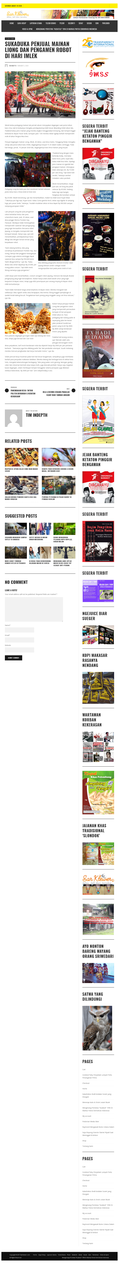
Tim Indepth (12, 65)
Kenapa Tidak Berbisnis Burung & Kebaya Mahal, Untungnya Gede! (57, 470)
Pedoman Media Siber (90, 1121)
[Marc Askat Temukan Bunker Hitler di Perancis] (12, 553)
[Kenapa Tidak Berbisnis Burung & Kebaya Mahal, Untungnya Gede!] (55, 457)
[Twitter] (106, 5)
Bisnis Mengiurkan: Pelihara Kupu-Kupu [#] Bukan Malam (62, 539)
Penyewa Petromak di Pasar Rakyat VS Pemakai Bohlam (57, 498)
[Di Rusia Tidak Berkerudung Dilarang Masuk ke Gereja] (36, 553)
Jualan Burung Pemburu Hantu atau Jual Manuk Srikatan (21, 498)
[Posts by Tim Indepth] (6, 65)
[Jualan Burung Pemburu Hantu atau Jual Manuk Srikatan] (18, 485)
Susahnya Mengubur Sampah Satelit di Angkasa (16, 538)
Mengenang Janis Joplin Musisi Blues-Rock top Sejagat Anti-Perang (62, 563)
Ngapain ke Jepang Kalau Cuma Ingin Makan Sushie (21, 470)
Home (84, 1089)
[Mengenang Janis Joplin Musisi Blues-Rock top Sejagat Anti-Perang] (61, 553)
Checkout (85, 1083)
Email (7, 635)
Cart (84, 1069)
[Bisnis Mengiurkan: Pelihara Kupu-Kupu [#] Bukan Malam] (61, 529)
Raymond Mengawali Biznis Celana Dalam (98, 1127)
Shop (84, 1141)
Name (7, 625)
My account (86, 1116)
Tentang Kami (87, 1146)
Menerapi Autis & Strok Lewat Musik (96, 1102)
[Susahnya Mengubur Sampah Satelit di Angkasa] (12, 529)
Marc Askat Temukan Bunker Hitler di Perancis (15, 562)
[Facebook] (99, 5)
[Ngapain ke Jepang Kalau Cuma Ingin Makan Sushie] (18, 457)
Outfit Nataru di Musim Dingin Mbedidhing (38, 538)
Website (8, 645)
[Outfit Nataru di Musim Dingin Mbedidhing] (36, 529)
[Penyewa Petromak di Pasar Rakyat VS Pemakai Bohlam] (55, 485)
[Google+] (103, 5)
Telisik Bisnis (9, 39)
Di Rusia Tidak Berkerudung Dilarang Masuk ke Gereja (40, 562)
